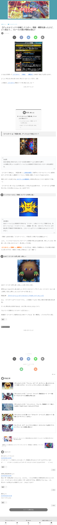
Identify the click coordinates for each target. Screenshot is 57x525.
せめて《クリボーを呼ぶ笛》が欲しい (28, 126)
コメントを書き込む (28, 509)
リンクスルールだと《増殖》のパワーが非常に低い (28, 122)
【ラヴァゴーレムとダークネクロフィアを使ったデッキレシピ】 (26, 295)
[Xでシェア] (14, 37)
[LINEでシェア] (35, 37)
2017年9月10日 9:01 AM (6, 495)
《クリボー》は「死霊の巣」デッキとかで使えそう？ (28, 117)
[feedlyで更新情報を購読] (21, 369)
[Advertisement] (28, 98)
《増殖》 (23, 74)
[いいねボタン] (3, 319)
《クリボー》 (16, 74)
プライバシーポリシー (10, 520)
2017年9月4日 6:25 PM (6, 475)
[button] (42, 37)
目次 (27, 112)
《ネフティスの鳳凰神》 (23, 179)
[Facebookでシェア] (21, 37)
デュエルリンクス (6, 326)
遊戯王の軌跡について (47, 520)
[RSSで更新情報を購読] (35, 369)
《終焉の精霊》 (28, 172)
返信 (54, 469)
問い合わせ (28, 520)
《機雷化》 (30, 74)
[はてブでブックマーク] (28, 37)
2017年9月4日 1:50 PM (6, 458)
